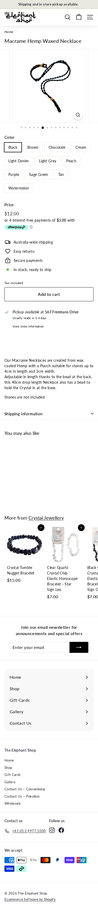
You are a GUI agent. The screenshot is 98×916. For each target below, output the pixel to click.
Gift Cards (12, 775)
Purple (13, 174)
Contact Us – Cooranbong (24, 789)
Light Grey (47, 161)
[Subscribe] (79, 647)
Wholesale (12, 803)
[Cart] (79, 17)
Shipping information (23, 413)
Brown (33, 147)
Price (9, 204)
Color (9, 137)
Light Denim (18, 161)
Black (13, 147)
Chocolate (57, 147)
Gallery (10, 782)
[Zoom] (78, 115)
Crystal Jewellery (46, 518)
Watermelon (18, 188)
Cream (81, 147)
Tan (61, 174)
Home (8, 32)
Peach (71, 161)
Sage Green (38, 174)
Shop (8, 767)
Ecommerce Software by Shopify (30, 899)
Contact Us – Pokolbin (21, 796)
